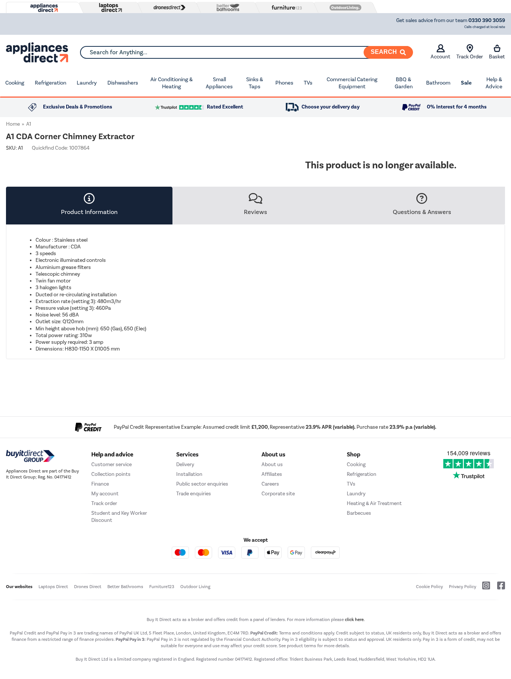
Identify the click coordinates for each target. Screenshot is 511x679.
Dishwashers (122, 82)
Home (13, 124)
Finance (100, 484)
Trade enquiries (193, 493)
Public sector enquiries (202, 484)
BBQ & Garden (404, 83)
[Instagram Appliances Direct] (483, 588)
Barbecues (359, 513)
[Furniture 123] (285, 7)
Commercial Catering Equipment (352, 83)
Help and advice (112, 454)
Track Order (469, 56)
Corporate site (278, 493)
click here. (355, 619)
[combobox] (246, 52)
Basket (497, 56)
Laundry (87, 82)
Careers (270, 484)
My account (105, 493)
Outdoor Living (195, 586)
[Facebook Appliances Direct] (498, 588)
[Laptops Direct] (109, 7)
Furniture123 (161, 586)
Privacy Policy (462, 586)
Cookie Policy (429, 586)
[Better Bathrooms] (226, 7)
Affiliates (271, 474)
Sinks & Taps (254, 83)
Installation (189, 474)
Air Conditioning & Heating (171, 83)
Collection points (111, 474)
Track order (104, 503)
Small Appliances (219, 83)
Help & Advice (494, 83)
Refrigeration (50, 82)
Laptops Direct (53, 586)
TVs (308, 82)
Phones (284, 82)
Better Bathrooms (125, 586)
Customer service (111, 464)
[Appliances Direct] (43, 7)
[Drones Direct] (167, 7)
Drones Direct (87, 586)
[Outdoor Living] (344, 7)
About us (272, 464)
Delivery (185, 464)
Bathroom (438, 82)
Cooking (14, 82)
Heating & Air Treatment (374, 503)
